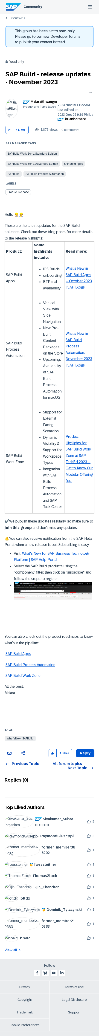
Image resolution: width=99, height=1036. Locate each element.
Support (74, 1012)
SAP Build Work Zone (23, 676)
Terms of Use (74, 987)
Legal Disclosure (74, 999)
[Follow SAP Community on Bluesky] (45, 973)
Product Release (18, 192)
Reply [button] (85, 753)
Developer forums (65, 36)
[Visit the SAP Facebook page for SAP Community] (37, 973)
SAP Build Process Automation (45, 174)
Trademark (25, 1012)
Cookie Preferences (25, 1025)
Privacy (24, 987)
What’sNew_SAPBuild (20, 738)
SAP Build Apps (73, 163)
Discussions (17, 18)
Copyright (24, 999)
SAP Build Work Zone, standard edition (32, 153)
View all (11, 950)
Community (32, 7)
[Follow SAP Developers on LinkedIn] (62, 973)
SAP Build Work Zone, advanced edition (33, 163)
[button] (9, 130)
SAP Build (14, 174)
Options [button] (89, 92)
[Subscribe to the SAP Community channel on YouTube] (53, 973)
